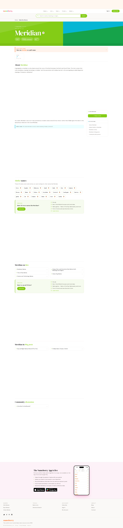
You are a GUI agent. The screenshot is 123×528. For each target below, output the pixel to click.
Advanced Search (37, 507)
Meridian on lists (93, 129)
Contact (93, 510)
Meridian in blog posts (94, 132)
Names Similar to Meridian (95, 127)
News (57, 11)
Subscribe (115, 11)
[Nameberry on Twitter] (4, 514)
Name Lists (35, 505)
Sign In (108, 11)
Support (29, 525)
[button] (97, 115)
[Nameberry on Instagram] (12, 514)
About (93, 507)
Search (83, 15)
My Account (65, 510)
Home (16, 20)
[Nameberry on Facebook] (6, 514)
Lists (51, 11)
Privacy (16, 525)
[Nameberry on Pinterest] (9, 514)
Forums (64, 11)
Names (45, 11)
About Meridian (92, 125)
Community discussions (95, 134)
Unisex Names (6, 510)
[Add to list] (43, 33)
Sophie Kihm (18, 26)
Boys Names (6, 507)
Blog (92, 505)
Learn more (56, 211)
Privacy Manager (22, 525)
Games (70, 11)
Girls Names (6, 505)
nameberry (8, 520)
